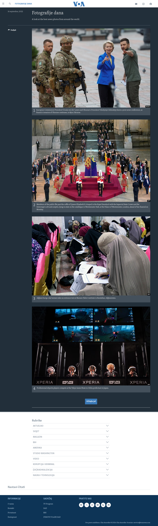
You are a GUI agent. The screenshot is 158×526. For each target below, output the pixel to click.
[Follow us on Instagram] (92, 505)
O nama (11, 504)
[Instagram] (143, 4)
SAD (45, 508)
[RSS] (103, 505)
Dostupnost (12, 517)
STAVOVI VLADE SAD (51, 517)
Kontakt (11, 508)
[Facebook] (150, 4)
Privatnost (12, 513)
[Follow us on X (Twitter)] (86, 505)
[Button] (12, 31)
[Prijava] (108, 505)
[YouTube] (136, 4)
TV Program (48, 504)
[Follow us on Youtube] (97, 505)
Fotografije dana (23, 4)
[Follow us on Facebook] (81, 505)
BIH (44, 513)
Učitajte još (91, 401)
